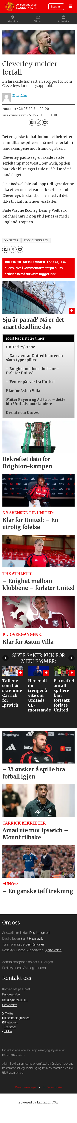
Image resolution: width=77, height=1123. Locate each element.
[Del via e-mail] (45, 122)
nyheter (11, 240)
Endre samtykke (52, 1087)
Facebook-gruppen (17, 1018)
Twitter (9, 1013)
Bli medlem (12, 21)
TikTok (8, 1031)
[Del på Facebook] (32, 122)
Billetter (37, 21)
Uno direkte (9, 1005)
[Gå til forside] (20, 6)
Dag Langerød (39, 933)
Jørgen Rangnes (32, 944)
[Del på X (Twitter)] (38, 122)
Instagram (11, 1022)
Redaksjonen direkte (15, 999)
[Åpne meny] (70, 7)
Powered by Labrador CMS (38, 1102)
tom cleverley (36, 240)
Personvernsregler (26, 1087)
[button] (5, 658)
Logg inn (56, 6)
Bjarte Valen (53, 950)
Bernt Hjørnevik (32, 938)
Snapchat (10, 1027)
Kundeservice (11, 994)
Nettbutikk (62, 21)
